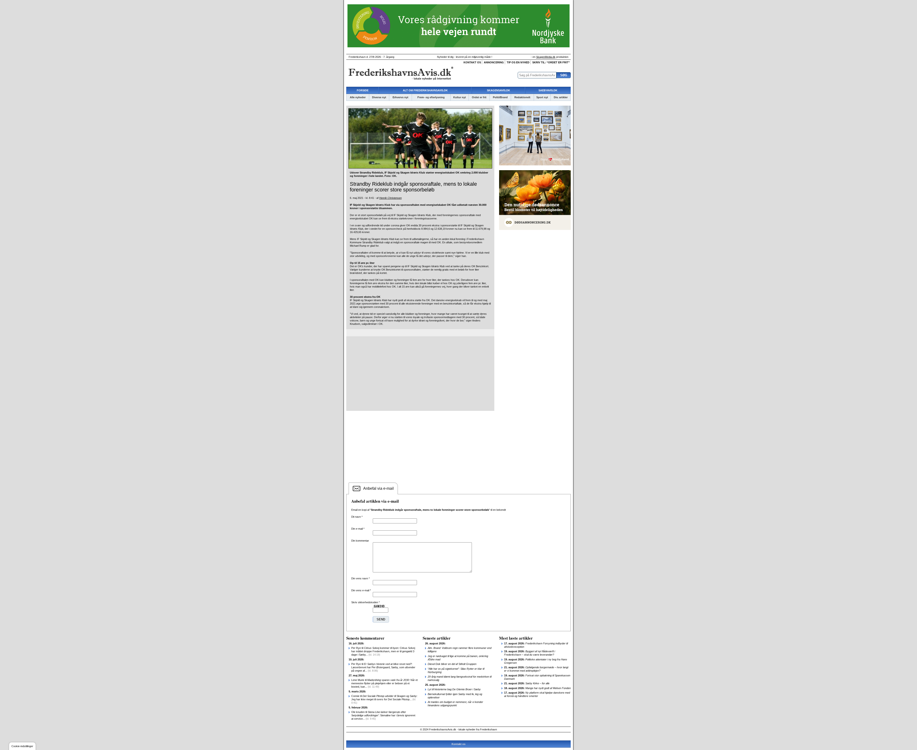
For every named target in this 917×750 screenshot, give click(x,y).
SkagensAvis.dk (498, 90)
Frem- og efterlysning (431, 97)
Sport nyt (542, 97)
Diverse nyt (379, 97)
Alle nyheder (358, 97)
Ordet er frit (479, 97)
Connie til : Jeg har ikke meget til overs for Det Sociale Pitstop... (384, 699)
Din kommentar (360, 540)
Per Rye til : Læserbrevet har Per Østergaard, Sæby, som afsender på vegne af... (383, 667)
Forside (362, 90)
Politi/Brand (500, 97)
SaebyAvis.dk (547, 90)
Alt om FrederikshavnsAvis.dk (425, 90)
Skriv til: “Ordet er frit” (551, 62)
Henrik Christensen (390, 197)
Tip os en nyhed (518, 62)
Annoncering (494, 62)
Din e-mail (357, 528)
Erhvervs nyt (400, 97)
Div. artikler (561, 97)
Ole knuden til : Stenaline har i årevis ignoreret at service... (383, 715)
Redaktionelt (522, 97)
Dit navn (357, 516)
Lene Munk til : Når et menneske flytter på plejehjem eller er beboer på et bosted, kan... (384, 683)
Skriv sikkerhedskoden (365, 602)
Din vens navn (360, 578)
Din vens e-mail (361, 590)
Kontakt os (472, 62)
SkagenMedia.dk (545, 56)
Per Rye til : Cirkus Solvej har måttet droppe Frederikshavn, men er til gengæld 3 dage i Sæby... (383, 651)
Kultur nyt (459, 97)
